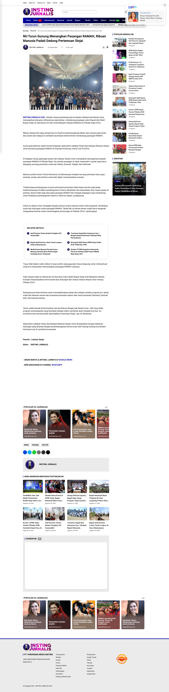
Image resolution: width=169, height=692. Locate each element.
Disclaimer (59, 674)
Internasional (49, 20)
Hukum (103, 20)
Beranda (26, 31)
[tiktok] (141, 2)
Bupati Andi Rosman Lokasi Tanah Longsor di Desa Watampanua (46, 243)
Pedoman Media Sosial (63, 676)
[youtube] (138, 2)
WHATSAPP (57, 365)
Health (124, 20)
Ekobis (87, 20)
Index (49, 3)
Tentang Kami (60, 654)
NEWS (26, 445)
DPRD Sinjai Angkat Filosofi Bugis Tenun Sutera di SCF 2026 (136, 53)
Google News (91, 674)
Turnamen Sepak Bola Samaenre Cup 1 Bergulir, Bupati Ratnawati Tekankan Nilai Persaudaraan (86, 235)
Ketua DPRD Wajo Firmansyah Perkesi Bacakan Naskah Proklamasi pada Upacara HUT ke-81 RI (137, 147)
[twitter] (131, 2)
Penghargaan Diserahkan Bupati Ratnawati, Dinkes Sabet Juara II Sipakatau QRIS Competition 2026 (135, 135)
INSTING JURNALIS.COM (43, 686)
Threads (89, 663)
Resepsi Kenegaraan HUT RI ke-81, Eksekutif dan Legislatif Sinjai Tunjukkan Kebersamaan (137, 41)
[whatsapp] (34, 452)
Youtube (89, 668)
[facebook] (127, 2)
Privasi (58, 663)
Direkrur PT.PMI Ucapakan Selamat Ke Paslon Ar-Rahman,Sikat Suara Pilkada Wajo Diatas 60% (85, 251)
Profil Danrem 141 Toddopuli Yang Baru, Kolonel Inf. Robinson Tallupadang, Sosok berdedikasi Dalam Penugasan (136, 65)
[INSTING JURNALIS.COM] (38, 15)
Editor (55, 3)
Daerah (69, 20)
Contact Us (41, 3)
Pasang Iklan (91, 654)
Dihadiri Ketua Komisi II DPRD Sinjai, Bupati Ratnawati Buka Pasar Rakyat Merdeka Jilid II (54, 498)
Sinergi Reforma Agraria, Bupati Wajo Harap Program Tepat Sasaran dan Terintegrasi (101, 25)
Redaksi (58, 657)
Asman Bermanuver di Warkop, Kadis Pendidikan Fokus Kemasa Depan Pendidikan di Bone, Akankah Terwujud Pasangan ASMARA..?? (129, 188)
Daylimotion (91, 671)
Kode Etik (59, 668)
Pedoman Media (61, 665)
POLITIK (33, 31)
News (37, 20)
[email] (43, 452)
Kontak (58, 660)
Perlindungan (60, 671)
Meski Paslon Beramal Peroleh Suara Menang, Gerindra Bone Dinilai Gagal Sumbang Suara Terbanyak (44, 251)
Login (61, 3)
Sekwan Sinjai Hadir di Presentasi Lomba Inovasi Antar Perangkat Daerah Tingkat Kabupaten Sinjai (137, 88)
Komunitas (90, 665)
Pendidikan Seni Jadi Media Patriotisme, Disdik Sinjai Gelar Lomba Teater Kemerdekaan (33, 498)
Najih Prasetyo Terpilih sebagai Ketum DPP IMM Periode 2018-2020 (137, 76)
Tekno (95, 20)
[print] (39, 452)
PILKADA (35, 445)
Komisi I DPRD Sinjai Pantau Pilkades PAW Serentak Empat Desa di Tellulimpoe (32, 525)
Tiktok (89, 660)
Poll (133, 20)
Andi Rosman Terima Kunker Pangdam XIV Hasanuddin (45, 234)
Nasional (60, 20)
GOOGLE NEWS (65, 360)
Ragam (77, 20)
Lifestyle (114, 20)
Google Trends (91, 657)
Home (25, 3)
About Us (32, 3)
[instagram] (134, 2)
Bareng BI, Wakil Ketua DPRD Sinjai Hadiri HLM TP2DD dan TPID (86, 243)
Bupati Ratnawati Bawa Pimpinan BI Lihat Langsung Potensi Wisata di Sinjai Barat (99, 498)
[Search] (94, 12)
